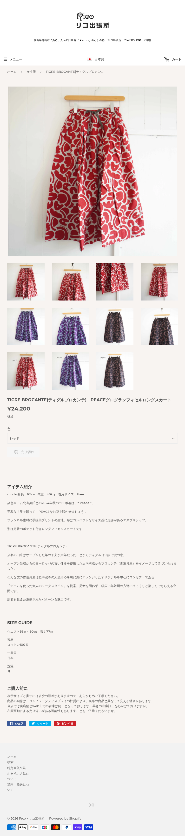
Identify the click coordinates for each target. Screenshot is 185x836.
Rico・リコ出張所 (32, 818)
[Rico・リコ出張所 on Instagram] (91, 806)
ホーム (12, 71)
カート (176, 59)
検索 (10, 762)
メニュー (16, 59)
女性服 (31, 71)
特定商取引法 (16, 768)
